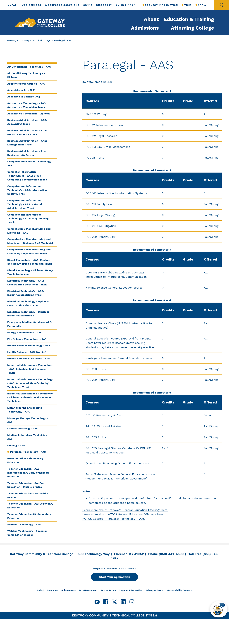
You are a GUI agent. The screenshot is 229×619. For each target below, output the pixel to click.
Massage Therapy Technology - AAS (27, 420)
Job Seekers (31, 5)
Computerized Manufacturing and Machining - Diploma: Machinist (29, 251)
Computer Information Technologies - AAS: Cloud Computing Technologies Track (27, 175)
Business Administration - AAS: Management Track (27, 142)
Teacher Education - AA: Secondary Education (30, 505)
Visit (188, 5)
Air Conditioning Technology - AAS (29, 66)
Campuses (52, 590)
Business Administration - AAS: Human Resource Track (27, 132)
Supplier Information (130, 590)
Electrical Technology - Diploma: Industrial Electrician (28, 313)
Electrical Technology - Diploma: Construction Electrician (28, 303)
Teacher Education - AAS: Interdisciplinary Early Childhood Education (28, 472)
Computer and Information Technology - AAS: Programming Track (28, 218)
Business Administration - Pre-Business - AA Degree (27, 153)
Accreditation (108, 590)
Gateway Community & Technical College (28, 40)
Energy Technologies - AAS (24, 332)
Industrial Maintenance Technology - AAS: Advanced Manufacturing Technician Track (30, 383)
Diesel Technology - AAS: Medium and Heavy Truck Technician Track (29, 262)
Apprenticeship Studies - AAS (26, 83)
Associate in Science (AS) (23, 96)
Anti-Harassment (88, 590)
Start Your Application (114, 577)
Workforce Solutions (62, 5)
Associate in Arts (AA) (21, 90)
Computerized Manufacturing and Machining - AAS (29, 230)
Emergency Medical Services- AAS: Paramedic (29, 324)
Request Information (161, 5)
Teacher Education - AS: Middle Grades (27, 495)
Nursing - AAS (16, 445)
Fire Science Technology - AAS (27, 339)
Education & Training (189, 19)
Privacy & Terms (154, 590)
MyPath (13, 5)
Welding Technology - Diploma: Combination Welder (27, 532)
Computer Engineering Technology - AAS (30, 163)
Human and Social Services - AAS (28, 358)
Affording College (192, 28)
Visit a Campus (127, 568)
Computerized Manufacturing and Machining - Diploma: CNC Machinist (30, 241)
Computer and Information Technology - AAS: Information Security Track (27, 190)
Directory (104, 5)
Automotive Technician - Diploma (28, 113)
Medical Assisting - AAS (22, 428)
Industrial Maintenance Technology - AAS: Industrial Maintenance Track (30, 369)
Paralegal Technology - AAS (28, 451)
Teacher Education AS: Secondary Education (29, 516)
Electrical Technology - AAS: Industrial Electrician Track (25, 292)
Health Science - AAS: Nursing (26, 352)
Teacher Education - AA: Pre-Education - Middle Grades (26, 484)
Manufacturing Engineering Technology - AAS (24, 409)
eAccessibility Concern (179, 590)
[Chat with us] (218, 609)
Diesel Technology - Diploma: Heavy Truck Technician (30, 272)
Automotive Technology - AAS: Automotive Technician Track (26, 105)
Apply (202, 5)
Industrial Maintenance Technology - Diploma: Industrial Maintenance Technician (30, 397)
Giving (88, 5)
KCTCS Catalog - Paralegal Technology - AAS (113, 518)
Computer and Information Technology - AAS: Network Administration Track (25, 204)
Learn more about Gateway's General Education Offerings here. (125, 510)
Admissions (145, 28)
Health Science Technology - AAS (28, 345)
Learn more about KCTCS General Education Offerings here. (123, 514)
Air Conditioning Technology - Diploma (26, 75)
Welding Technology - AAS (24, 524)
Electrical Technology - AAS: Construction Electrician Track (27, 282)
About (151, 19)
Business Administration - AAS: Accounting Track (27, 122)
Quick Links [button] (124, 5)
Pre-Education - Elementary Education (25, 460)
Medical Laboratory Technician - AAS (28, 437)
